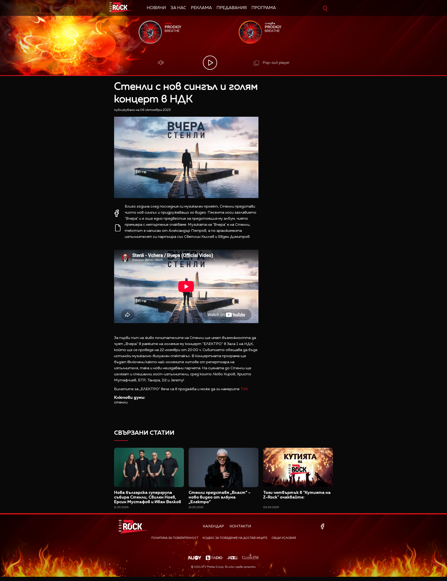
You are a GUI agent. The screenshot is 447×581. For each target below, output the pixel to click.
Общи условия (283, 538)
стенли (121, 402)
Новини (156, 8)
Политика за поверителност (174, 538)
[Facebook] (323, 526)
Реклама (201, 8)
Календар (213, 526)
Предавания (232, 8)
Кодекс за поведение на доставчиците (235, 538)
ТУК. (244, 389)
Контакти (240, 526)
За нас (178, 8)
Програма (263, 8)
